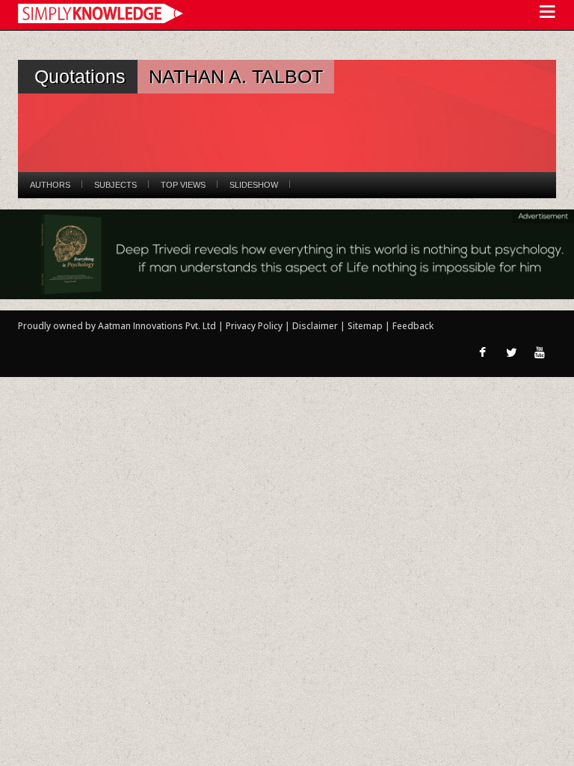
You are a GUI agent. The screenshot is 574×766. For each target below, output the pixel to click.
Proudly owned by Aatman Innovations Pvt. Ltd (117, 325)
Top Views (183, 184)
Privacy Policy (255, 325)
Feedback (412, 325)
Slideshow (253, 184)
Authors (50, 184)
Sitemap (366, 325)
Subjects (115, 184)
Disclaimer (315, 325)
